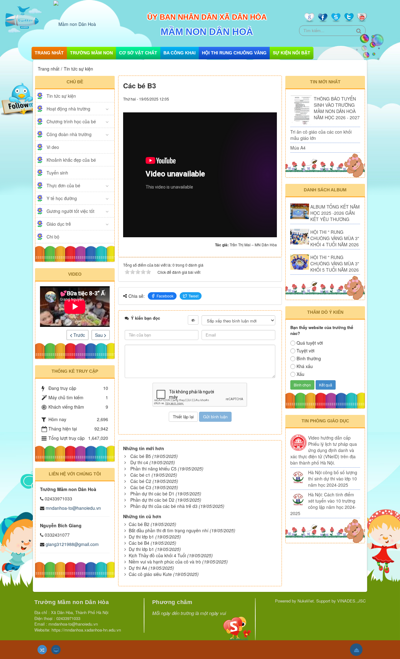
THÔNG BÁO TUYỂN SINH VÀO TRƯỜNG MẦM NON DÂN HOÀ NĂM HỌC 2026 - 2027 (337, 108)
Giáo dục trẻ (59, 224)
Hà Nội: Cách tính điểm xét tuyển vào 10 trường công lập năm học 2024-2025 (323, 503)
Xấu (300, 374)
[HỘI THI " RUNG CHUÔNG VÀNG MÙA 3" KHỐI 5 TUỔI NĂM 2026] (299, 262)
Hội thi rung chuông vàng (234, 52)
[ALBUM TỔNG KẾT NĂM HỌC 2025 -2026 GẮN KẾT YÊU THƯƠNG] (299, 211)
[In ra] (261, 98)
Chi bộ (53, 237)
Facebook (165, 295)
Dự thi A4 (138, 568)
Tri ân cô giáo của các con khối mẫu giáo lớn (321, 135)
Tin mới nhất (325, 81)
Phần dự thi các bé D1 (152, 493)
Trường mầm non (91, 52)
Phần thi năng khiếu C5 (153, 468)
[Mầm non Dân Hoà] (74, 23)
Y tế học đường (62, 198)
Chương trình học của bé (71, 121)
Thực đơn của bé (63, 185)
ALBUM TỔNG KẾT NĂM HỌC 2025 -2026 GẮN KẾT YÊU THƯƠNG (335, 213)
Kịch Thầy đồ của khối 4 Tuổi (157, 555)
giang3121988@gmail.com (72, 544)
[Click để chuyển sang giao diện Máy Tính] (56, 649)
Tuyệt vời (305, 350)
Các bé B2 (139, 524)
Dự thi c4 (139, 462)
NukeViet (306, 601)
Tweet (193, 295)
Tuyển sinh (57, 173)
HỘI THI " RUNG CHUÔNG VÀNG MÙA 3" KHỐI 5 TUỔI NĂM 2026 (334, 263)
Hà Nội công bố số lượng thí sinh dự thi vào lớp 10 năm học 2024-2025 (332, 478)
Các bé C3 (140, 487)
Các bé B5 (140, 456)
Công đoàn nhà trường (69, 134)
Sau (99, 335)
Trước (78, 335)
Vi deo (53, 147)
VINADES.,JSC (351, 601)
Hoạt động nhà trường (68, 109)
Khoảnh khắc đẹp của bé (71, 160)
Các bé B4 (139, 543)
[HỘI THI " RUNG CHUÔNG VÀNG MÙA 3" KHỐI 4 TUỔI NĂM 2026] (299, 236)
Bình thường (309, 358)
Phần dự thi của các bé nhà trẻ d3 (164, 506)
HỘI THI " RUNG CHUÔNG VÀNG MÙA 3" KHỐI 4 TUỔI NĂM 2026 (334, 238)
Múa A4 (298, 148)
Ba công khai (179, 52)
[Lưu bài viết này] (272, 98)
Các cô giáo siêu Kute (150, 574)
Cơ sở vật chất (138, 52)
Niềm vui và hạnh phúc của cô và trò (165, 561)
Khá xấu (305, 366)
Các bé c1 (140, 475)
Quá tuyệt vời (310, 343)
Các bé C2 (140, 481)
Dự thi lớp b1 (141, 537)
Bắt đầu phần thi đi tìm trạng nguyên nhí (168, 530)
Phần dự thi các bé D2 (152, 500)
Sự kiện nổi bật (291, 52)
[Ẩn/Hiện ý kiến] (193, 320)
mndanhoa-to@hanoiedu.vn (73, 508)
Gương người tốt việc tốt (70, 211)
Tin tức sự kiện (61, 96)
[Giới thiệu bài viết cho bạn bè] (252, 98)
